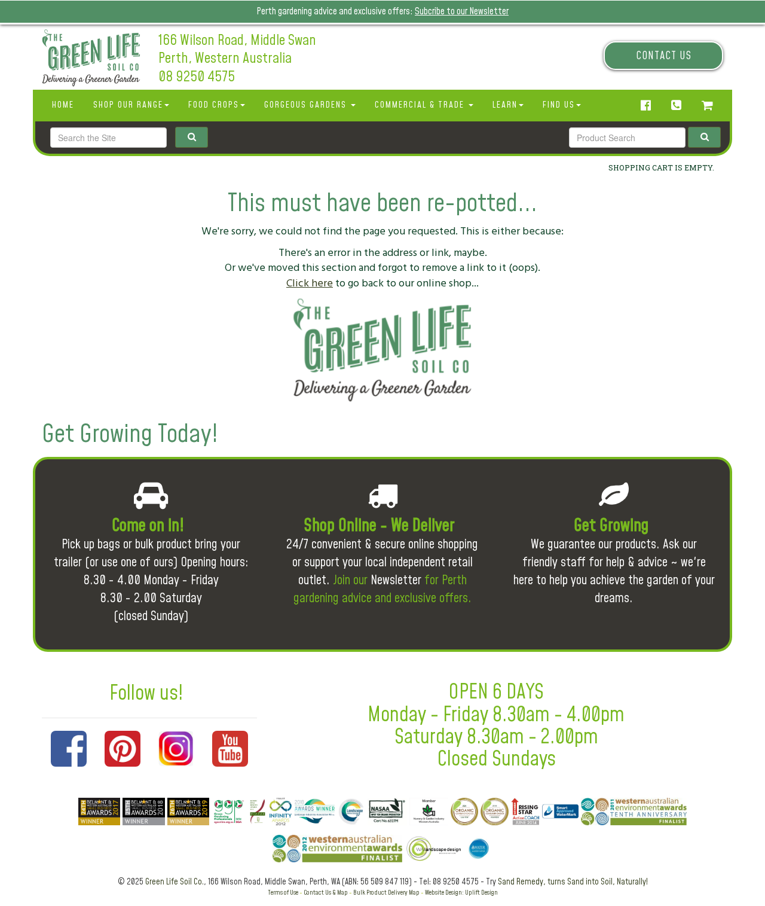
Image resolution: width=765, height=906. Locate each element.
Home (63, 105)
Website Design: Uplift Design (461, 892)
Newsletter (396, 580)
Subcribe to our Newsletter (462, 11)
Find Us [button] (559, 105)
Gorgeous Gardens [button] (307, 105)
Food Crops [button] (213, 105)
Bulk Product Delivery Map (386, 892)
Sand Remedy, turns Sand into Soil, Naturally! (573, 882)
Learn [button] (505, 105)
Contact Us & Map (326, 892)
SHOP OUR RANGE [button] (128, 105)
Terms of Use (283, 892)
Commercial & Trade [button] (421, 105)
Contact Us (663, 55)
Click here (309, 283)
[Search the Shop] (704, 137)
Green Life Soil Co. (174, 882)
